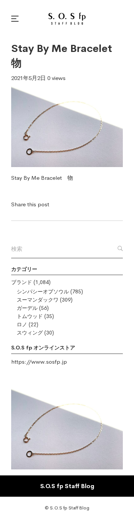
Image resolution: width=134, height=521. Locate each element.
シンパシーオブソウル (43, 291)
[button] (16, 18)
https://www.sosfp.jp (39, 361)
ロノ (22, 324)
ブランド (21, 282)
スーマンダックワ (37, 299)
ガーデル (27, 308)
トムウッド (30, 316)
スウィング (30, 332)
